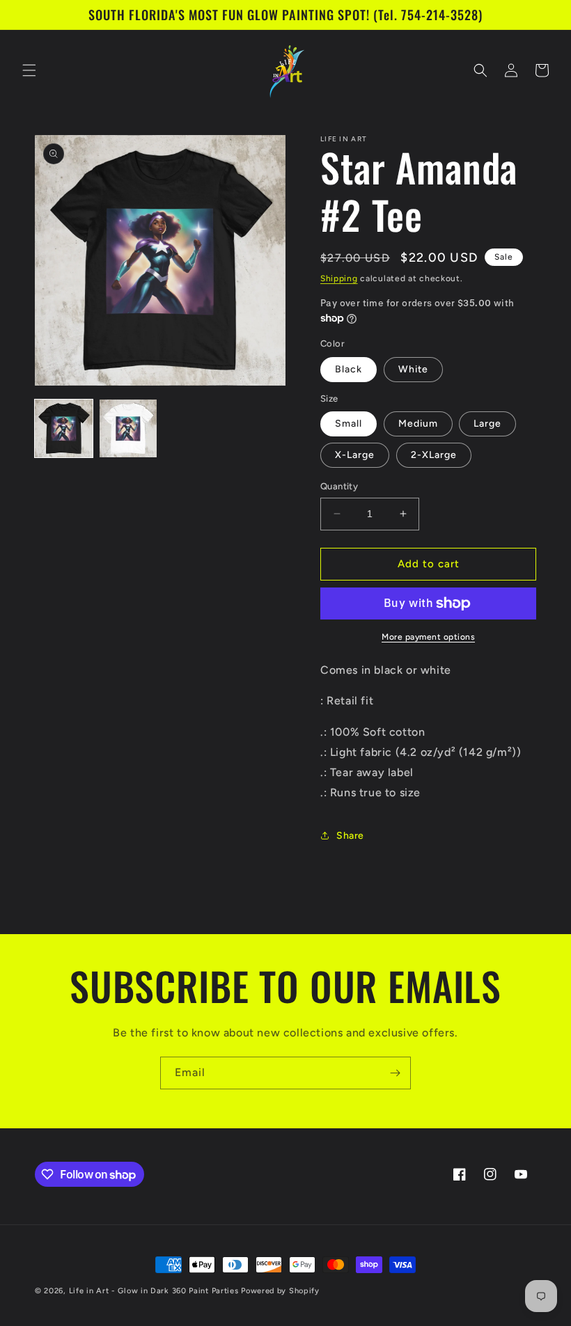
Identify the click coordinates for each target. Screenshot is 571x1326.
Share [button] (350, 836)
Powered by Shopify (280, 1290)
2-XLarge (434, 455)
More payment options (428, 637)
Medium (418, 423)
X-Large (355, 455)
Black (348, 369)
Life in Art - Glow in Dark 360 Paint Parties (154, 1290)
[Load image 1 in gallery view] (64, 428)
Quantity (339, 486)
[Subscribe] (395, 1073)
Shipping (339, 278)
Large (487, 423)
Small (348, 423)
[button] (29, 70)
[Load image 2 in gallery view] (128, 428)
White (413, 369)
